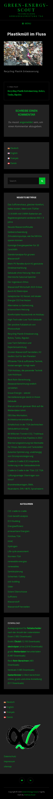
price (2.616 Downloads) (25, 646)
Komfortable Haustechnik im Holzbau (26, 314)
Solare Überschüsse (17, 591)
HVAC (10, 541)
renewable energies (17, 561)
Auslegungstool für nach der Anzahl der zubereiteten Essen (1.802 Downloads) (24, 632)
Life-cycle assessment (18, 551)
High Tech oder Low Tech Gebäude (25, 319)
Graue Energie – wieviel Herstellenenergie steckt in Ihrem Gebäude (24, 397)
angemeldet (26, 122)
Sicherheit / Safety (16, 576)
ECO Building (14, 521)
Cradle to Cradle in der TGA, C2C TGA (25, 470)
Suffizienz (12, 596)
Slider (10, 586)
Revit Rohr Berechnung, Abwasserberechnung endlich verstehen (22, 383)
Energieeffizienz (15, 526)
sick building (14, 581)
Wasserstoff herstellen (19, 606)
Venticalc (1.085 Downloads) (21, 669)
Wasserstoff (13, 601)
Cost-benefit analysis (18, 516)
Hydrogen (12, 546)
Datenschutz (10, 756)
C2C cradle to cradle (17, 511)
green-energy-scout (26, 7)
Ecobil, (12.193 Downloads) (24, 641)
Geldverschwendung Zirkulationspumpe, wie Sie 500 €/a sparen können (25, 236)
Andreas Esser (30, 795)
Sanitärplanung (15, 571)
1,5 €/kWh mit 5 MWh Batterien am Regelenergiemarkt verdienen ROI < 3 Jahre (26, 217)
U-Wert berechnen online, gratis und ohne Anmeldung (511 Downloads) (25, 679)
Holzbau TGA (14, 536)
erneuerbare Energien (18, 531)
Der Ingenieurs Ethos (18, 282)
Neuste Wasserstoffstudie (20, 227)
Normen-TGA (14, 556)
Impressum (9, 761)
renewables (13, 566)
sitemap (8, 766)
